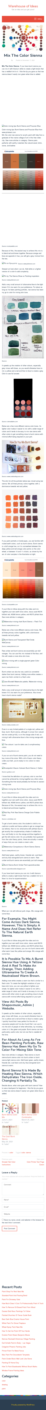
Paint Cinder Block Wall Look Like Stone (17, 1358)
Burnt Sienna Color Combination (29, 1115)
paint (3, 1388)
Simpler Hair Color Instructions (8, 1162)
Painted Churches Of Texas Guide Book (17, 1315)
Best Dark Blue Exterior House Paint (15, 1319)
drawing (5, 1384)
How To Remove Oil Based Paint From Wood (18, 1307)
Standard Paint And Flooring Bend (14, 1295)
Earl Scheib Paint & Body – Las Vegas (16, 1343)
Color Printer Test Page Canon (35, 1162)
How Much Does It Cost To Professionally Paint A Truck (22, 1303)
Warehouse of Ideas (23, 6)
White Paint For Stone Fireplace (14, 1323)
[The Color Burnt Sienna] (10, 1130)
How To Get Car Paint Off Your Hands (16, 1331)
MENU (39, 19)
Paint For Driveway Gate (11, 1299)
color (11, 1152)
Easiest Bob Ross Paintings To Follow (16, 1311)
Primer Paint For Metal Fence (13, 1350)
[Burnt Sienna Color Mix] (10, 1108)
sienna (28, 1152)
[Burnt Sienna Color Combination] (30, 1108)
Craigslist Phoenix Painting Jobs (14, 1346)
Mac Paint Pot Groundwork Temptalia (16, 1354)
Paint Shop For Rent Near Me (13, 1291)
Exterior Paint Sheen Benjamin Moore (16, 1335)
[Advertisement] (23, 100)
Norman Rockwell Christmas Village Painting (18, 1339)
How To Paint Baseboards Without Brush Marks (19, 1366)
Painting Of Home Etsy (10, 1362)
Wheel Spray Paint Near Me (12, 1327)
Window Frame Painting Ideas (13, 1370)
